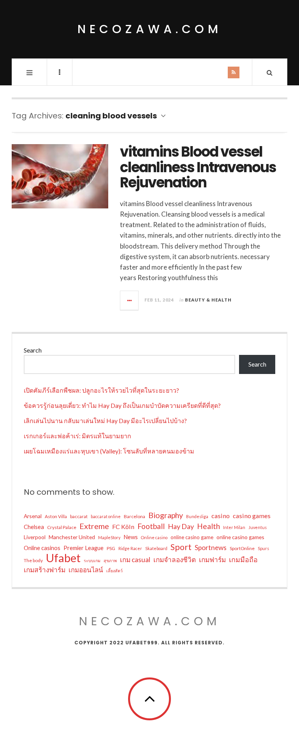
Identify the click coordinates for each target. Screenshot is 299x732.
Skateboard (156, 548)
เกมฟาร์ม (212, 560)
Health (208, 526)
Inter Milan (234, 527)
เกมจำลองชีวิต (174, 560)
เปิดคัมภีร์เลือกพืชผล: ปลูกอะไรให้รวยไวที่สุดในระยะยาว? (101, 390)
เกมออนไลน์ (86, 570)
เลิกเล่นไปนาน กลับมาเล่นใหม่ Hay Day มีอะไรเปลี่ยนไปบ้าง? (105, 420)
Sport (181, 547)
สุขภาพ (110, 560)
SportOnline (242, 548)
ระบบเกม (92, 560)
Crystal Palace (61, 527)
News (130, 536)
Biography (165, 515)
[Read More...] (129, 300)
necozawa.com (149, 29)
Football (151, 526)
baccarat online (106, 516)
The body (33, 560)
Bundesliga (197, 516)
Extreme (94, 526)
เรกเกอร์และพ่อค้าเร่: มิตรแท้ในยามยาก (77, 435)
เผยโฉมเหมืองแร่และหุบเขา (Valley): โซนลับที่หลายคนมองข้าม (109, 451)
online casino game (192, 537)
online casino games (240, 537)
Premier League (83, 547)
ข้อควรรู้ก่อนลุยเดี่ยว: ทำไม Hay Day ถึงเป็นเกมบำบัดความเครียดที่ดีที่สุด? (122, 405)
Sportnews (211, 547)
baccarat (79, 516)
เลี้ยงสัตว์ (114, 570)
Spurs (263, 548)
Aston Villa (56, 516)
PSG (111, 548)
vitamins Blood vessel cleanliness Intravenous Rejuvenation (198, 167)
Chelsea (34, 526)
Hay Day (181, 526)
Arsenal (33, 516)
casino (220, 515)
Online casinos (42, 547)
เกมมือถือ (243, 559)
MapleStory (109, 537)
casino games (252, 515)
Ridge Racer (130, 548)
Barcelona (134, 516)
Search (33, 350)
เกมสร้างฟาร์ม (44, 570)
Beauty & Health (208, 299)
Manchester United (72, 537)
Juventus (257, 527)
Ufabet (63, 558)
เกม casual (135, 560)
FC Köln (123, 526)
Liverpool (35, 537)
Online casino (154, 537)
